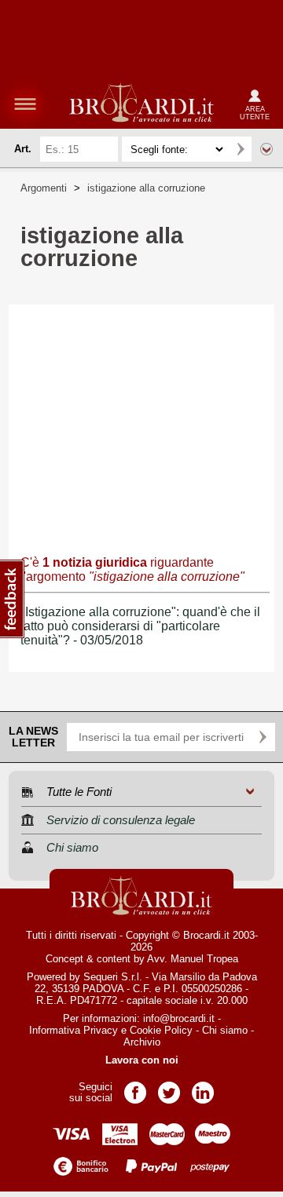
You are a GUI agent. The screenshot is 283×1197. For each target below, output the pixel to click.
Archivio (141, 1042)
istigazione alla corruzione (146, 188)
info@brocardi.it (179, 1018)
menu (25, 103)
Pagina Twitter (169, 1087)
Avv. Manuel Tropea (192, 959)
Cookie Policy (161, 1030)
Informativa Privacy (73, 1030)
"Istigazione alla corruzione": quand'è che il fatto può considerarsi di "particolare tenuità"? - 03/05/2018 (140, 626)
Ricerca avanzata (266, 149)
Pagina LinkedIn (203, 1087)
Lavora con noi (141, 1060)
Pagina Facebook (135, 1087)
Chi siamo (225, 1030)
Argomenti (43, 188)
